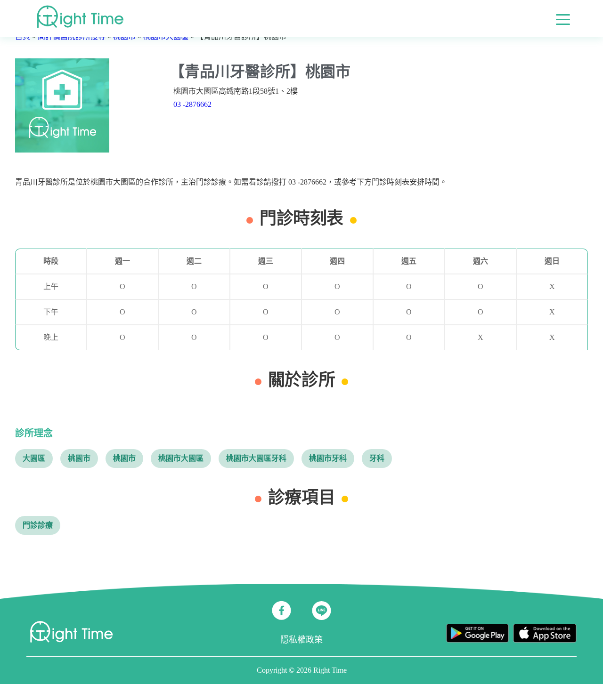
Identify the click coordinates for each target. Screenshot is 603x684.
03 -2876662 (192, 104)
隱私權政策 (301, 639)
